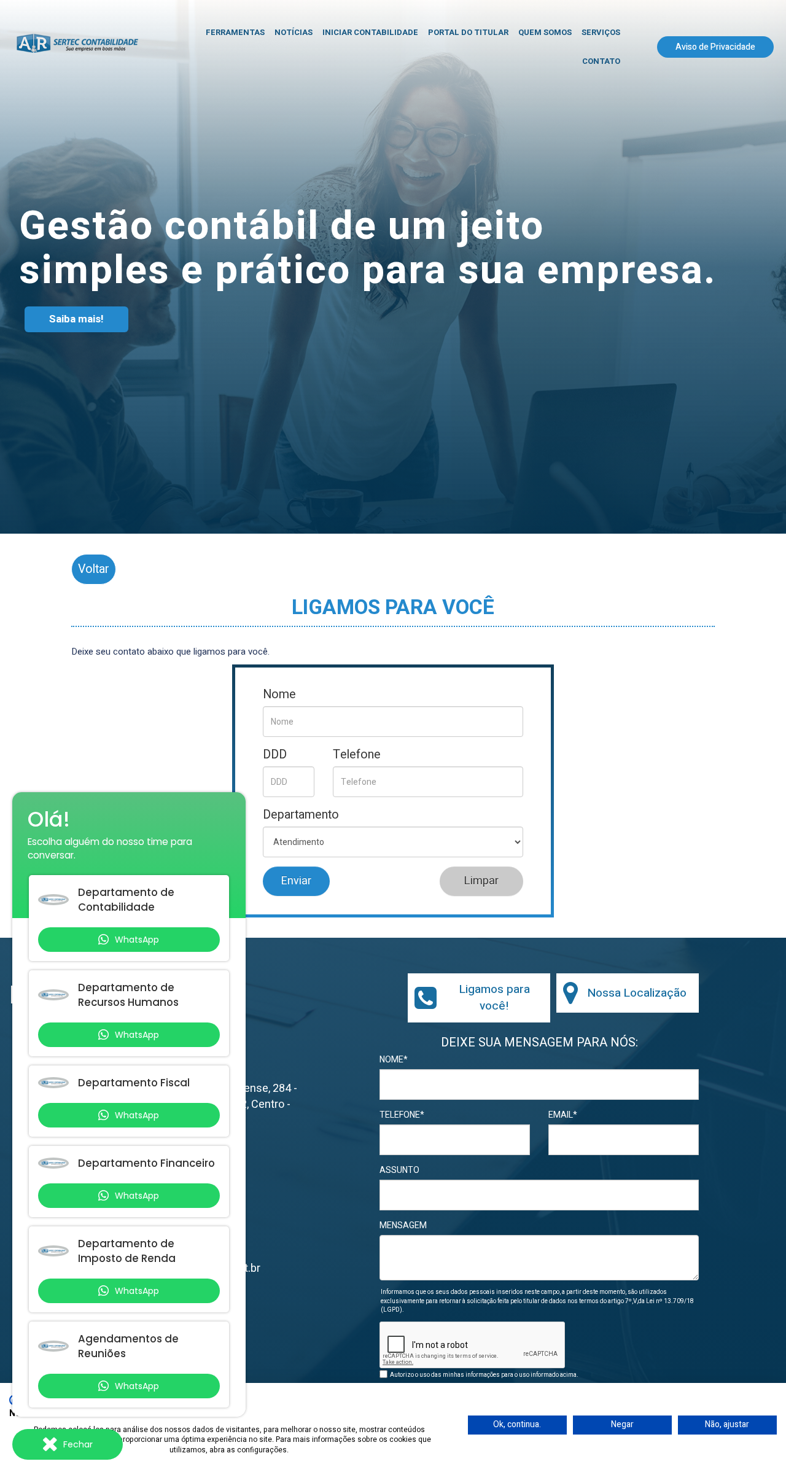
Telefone (357, 754)
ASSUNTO (399, 1170)
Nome (279, 694)
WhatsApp (137, 939)
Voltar (93, 569)
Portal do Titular (468, 32)
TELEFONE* (401, 1115)
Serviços (601, 32)
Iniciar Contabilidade (370, 32)
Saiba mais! (76, 319)
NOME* (393, 1060)
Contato (601, 61)
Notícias (293, 32)
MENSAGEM (403, 1226)
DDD (275, 754)
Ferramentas (235, 32)
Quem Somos (545, 32)
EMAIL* (562, 1115)
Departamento (301, 815)
